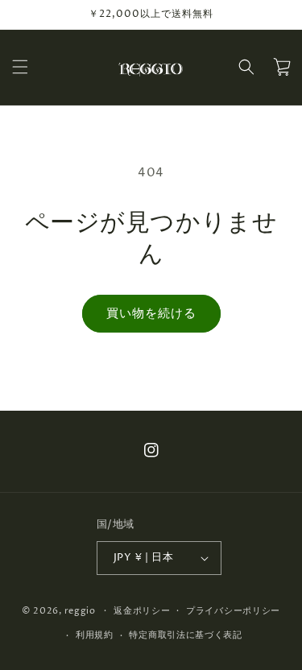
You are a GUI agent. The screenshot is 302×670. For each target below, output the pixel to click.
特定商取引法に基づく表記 (185, 635)
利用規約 (95, 635)
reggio (80, 610)
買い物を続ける (151, 313)
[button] (20, 67)
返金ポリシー (142, 611)
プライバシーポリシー (233, 611)
